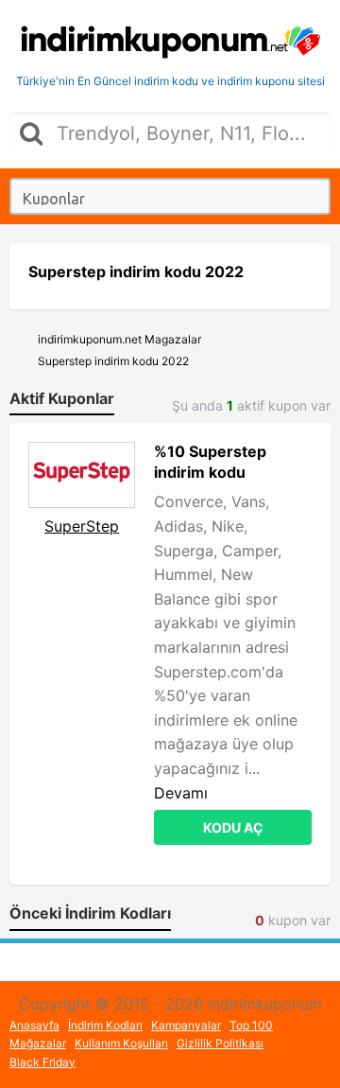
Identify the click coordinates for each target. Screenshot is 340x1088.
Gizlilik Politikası (220, 1043)
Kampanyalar (186, 1025)
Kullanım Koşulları (121, 1043)
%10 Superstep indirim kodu (210, 462)
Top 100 (251, 1025)
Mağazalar (37, 1043)
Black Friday (42, 1062)
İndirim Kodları (105, 1025)
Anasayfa (34, 1025)
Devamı (181, 792)
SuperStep (81, 526)
